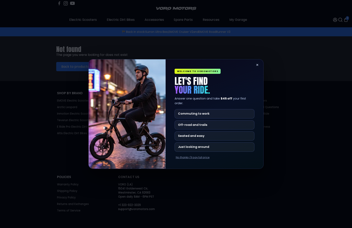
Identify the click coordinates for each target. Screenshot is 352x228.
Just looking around (193, 147)
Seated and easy (191, 136)
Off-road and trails (192, 125)
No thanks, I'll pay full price (193, 157)
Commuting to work (194, 114)
